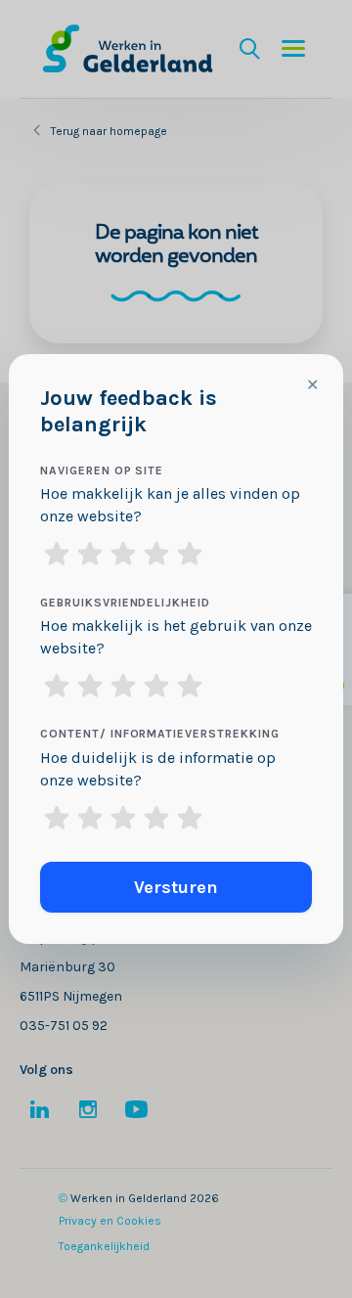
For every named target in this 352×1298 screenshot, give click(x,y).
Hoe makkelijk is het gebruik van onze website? (176, 636)
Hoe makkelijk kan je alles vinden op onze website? (170, 504)
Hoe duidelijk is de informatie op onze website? (158, 768)
